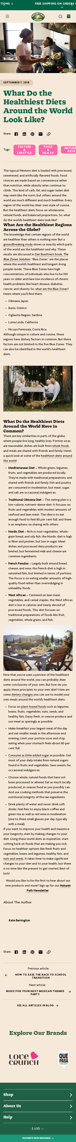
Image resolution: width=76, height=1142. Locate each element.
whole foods (60, 446)
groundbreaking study (18, 245)
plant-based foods (33, 707)
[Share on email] (41, 135)
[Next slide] (72, 5)
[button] (60, 17)
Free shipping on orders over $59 (38, 3)
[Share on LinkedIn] (24, 135)
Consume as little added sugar (28, 756)
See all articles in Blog (36, 1006)
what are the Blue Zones (51, 289)
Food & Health (48, 150)
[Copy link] (49, 135)
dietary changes (22, 695)
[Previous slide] (4, 5)
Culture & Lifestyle (24, 150)
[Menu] (7, 17)
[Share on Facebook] (16, 135)
